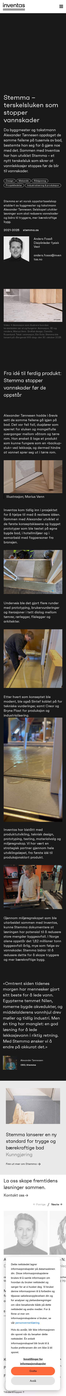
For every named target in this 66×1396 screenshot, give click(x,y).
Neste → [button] (56, 1204)
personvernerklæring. (27, 1322)
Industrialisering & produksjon (43, 185)
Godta (33, 1370)
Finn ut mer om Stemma (21, 1164)
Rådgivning (40, 180)
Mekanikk (24, 180)
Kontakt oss (14, 1195)
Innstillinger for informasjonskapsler (33, 1361)
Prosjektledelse (14, 185)
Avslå (33, 1380)
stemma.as (31, 230)
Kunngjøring (19, 1154)
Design (9, 180)
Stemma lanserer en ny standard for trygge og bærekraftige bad (31, 1141)
